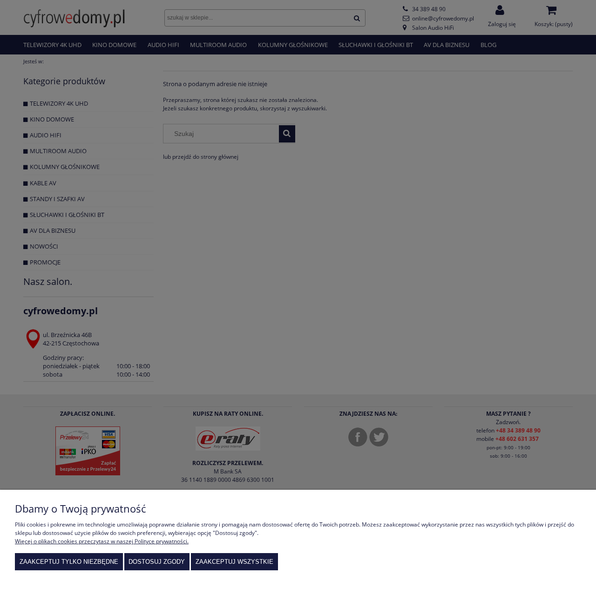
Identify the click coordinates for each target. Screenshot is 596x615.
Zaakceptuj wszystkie (234, 561)
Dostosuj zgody (157, 561)
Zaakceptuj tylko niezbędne (69, 561)
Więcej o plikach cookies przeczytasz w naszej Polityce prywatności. (102, 541)
